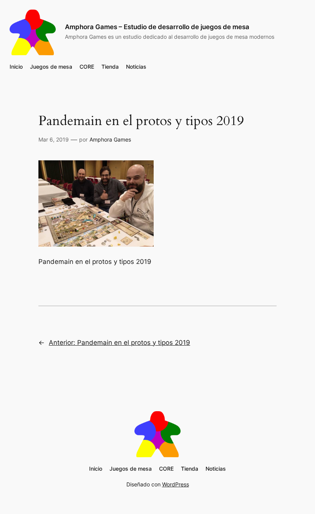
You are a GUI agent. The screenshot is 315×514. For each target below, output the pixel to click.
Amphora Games (110, 139)
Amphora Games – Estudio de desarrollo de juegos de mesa (157, 27)
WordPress (175, 484)
